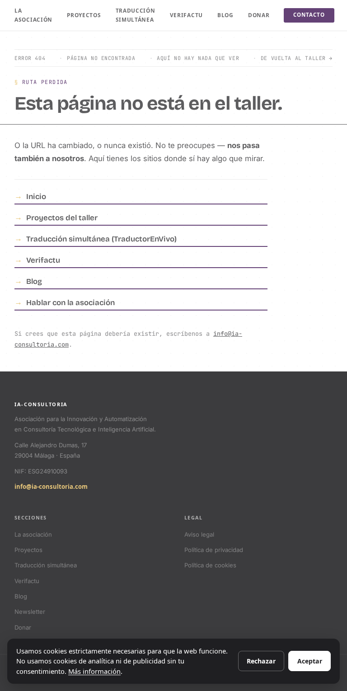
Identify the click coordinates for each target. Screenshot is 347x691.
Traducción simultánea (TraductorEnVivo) (101, 239)
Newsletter (29, 611)
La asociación (33, 15)
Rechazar (261, 661)
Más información (94, 671)
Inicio (36, 196)
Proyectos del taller (62, 218)
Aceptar (309, 661)
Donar (259, 15)
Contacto (308, 15)
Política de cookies (210, 565)
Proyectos (84, 15)
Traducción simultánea (135, 15)
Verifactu (186, 15)
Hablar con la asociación (70, 302)
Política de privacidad (213, 549)
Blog (225, 15)
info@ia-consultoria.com (51, 487)
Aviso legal (199, 534)
